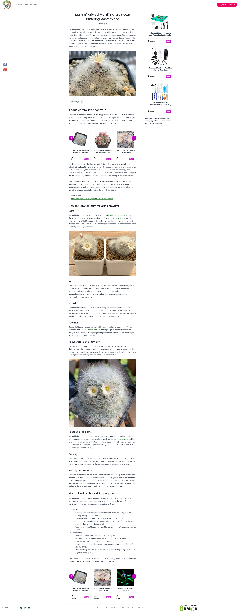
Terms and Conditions (139, 608)
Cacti (26, 5)
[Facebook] (21, 608)
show (79, 102)
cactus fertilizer (94, 330)
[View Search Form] (214, 4)
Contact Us (104, 608)
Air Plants (33, 5)
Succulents (18, 5)
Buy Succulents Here (227, 5)
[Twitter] (25, 608)
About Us (96, 608)
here (162, 123)
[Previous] (71, 138)
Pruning (72, 458)
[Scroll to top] (5, 604)
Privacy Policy (126, 608)
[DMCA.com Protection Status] (208, 608)
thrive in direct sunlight (118, 215)
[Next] (134, 138)
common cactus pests (122, 439)
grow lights (117, 218)
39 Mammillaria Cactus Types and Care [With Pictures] (92, 199)
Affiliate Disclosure (115, 608)
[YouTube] (29, 608)
